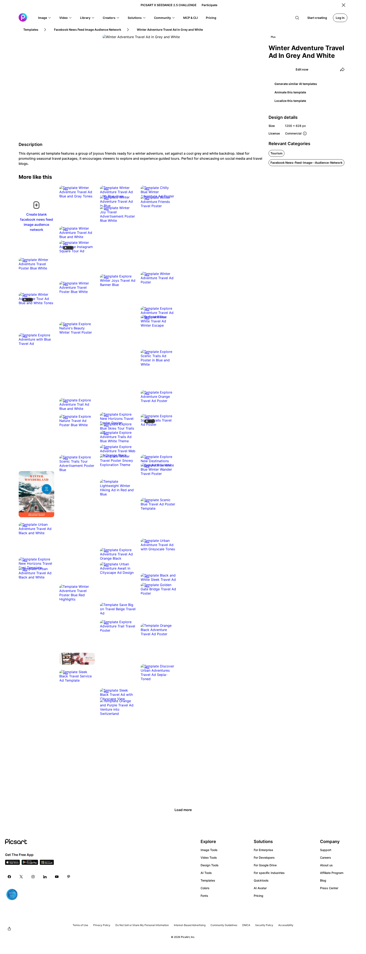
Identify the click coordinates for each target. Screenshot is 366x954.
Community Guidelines (224, 925)
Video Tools (209, 857)
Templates (208, 880)
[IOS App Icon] (12, 863)
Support (325, 850)
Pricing (258, 895)
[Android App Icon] (30, 863)
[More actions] (88, 192)
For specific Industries (269, 873)
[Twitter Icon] (21, 876)
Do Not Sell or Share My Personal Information (142, 925)
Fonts (204, 895)
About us (326, 865)
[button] (45, 17)
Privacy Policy (101, 925)
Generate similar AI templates (295, 84)
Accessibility (285, 925)
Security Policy (264, 925)
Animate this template (290, 92)
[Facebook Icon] (9, 876)
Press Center (329, 888)
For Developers (264, 857)
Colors (205, 888)
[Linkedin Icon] (45, 876)
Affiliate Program (331, 873)
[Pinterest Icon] (68, 876)
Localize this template (290, 101)
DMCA (246, 925)
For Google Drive (265, 865)
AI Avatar (260, 888)
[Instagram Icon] (33, 876)
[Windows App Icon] (47, 863)
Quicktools (261, 880)
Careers (325, 857)
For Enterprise (263, 850)
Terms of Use (80, 925)
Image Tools (209, 850)
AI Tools (206, 873)
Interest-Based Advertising (189, 925)
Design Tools (210, 865)
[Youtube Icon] (57, 876)
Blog (323, 880)
